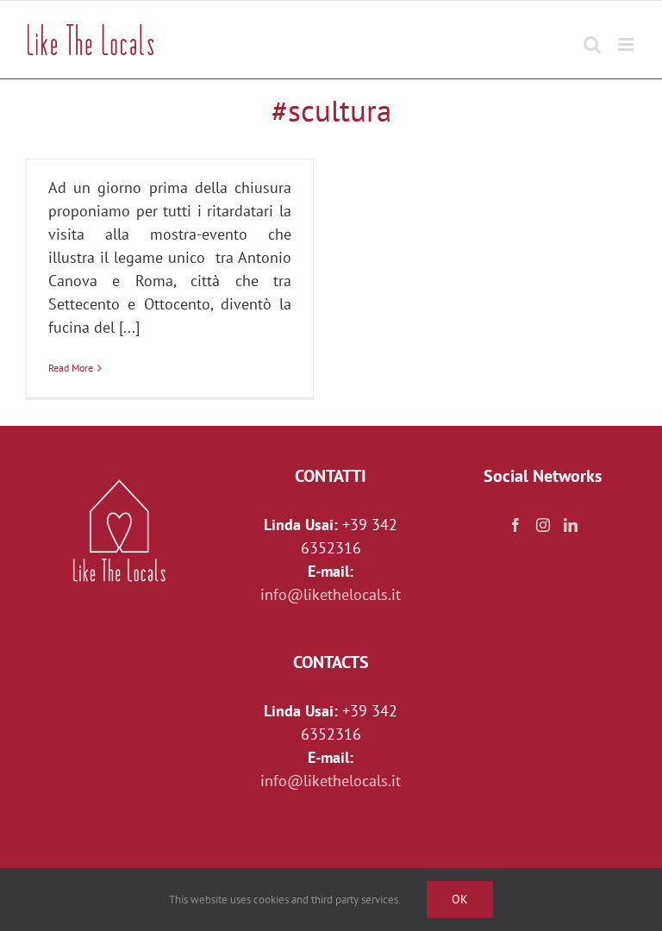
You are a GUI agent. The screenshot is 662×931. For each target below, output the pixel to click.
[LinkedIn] (571, 525)
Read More (70, 367)
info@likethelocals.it (330, 594)
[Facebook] (515, 525)
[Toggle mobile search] (592, 35)
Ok (460, 899)
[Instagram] (543, 525)
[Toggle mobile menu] (627, 35)
